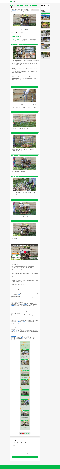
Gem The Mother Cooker (20, 324)
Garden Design (13, 336)
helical (19, 277)
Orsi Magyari (14, 6)
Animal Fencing (43, 9)
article (14, 324)
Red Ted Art (19, 299)
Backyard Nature (24, 304)
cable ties (24, 277)
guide (19, 294)
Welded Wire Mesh (43, 11)
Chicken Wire (42, 8)
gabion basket (13, 10)
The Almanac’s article (14, 330)
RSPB (13, 294)
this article (28, 270)
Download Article (36, 9)
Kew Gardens (23, 321)
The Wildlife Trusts (34, 270)
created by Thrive (19, 316)
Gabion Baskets (18, 6)
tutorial (22, 299)
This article (18, 321)
